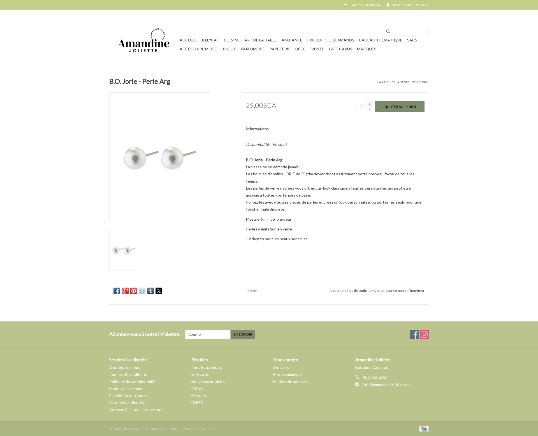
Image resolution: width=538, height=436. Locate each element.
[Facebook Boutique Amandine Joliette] (414, 334)
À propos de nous (124, 367)
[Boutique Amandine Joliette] (143, 40)
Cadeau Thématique (380, 40)
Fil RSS (197, 402)
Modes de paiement (126, 388)
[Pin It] (133, 291)
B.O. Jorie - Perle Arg (411, 82)
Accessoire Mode (198, 48)
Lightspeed (207, 428)
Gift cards (340, 48)
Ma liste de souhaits (290, 381)
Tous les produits (206, 367)
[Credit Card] (423, 428)
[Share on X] (159, 291)
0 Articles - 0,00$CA (365, 5)
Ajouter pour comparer (391, 290)
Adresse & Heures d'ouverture (136, 409)
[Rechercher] (388, 31)
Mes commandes (288, 374)
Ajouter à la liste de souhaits (351, 290)
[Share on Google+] (125, 291)
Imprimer (417, 290)
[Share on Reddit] (142, 291)
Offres (197, 388)
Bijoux (229, 48)
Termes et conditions (128, 374)
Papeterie (280, 48)
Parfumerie (253, 48)
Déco (301, 48)
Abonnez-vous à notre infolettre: (145, 334)
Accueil (188, 40)
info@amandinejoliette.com (387, 384)
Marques (366, 48)
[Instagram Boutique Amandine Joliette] (424, 334)
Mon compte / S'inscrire (411, 5)
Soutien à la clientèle (127, 402)
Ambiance (292, 40)
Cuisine (232, 40)
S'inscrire (281, 367)
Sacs (412, 40)
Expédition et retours (128, 395)
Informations (257, 128)
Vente (317, 48)
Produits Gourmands (330, 40)
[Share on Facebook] (116, 291)
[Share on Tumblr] (150, 291)
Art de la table (260, 40)
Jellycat (210, 40)
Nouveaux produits (208, 381)
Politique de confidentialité (133, 381)
